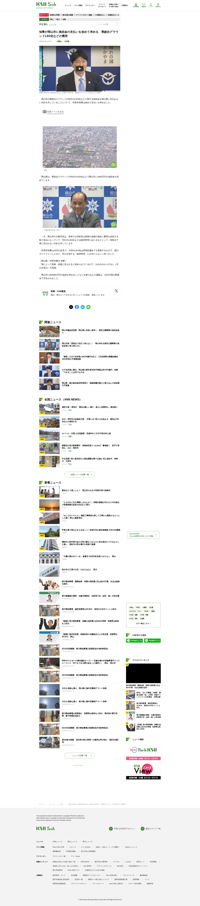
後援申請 (150, 883)
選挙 (145, 607)
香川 (58, 19)
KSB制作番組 (71, 851)
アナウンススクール (104, 866)
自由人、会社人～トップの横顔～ (108, 847)
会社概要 (74, 875)
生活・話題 (134, 615)
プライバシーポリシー (79, 883)
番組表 (144, 6)
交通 (151, 607)
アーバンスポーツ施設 (84, 15)
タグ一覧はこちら (142, 623)
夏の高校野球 (57, 870)
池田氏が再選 (55, 15)
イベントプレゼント (102, 5)
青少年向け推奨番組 (88, 851)
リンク (147, 879)
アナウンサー (90, 5)
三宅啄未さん (100, 15)
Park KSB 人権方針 (116, 883)
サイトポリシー (98, 883)
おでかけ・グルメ (136, 611)
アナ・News (75, 856)
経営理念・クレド (59, 875)
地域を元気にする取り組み (114, 5)
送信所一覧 (79, 879)
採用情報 (136, 6)
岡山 (51, 19)
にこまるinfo (85, 847)
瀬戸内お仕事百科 (101, 862)
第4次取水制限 (68, 15)
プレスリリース (128, 875)
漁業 (142, 618)
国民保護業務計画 (120, 879)
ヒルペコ (72, 847)
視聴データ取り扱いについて (98, 879)
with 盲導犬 (87, 866)
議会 (153, 611)
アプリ (151, 6)
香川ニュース (87, 841)
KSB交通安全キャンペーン (138, 866)
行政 (67, 41)
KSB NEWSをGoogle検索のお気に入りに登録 (141, 535)
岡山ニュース (72, 841)
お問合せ (158, 6)
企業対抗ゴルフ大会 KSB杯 (95, 870)
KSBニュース (57, 841)
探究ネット (141, 862)
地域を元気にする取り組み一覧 (64, 862)
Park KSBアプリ (74, 870)
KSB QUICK (85, 862)
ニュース (68, 5)
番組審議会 (144, 875)
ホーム (41, 804)
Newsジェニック (131, 847)
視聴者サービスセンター (92, 875)
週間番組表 (57, 851)
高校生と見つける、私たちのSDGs (65, 866)
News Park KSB (58, 847)
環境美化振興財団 (59, 883)
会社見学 (120, 866)
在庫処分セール (113, 15)
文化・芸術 (134, 618)
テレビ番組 (78, 5)
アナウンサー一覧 (59, 856)
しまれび (128, 862)
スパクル (116, 862)
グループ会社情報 (134, 883)
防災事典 (153, 862)
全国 (64, 19)
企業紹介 (125, 5)
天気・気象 (144, 615)
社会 (146, 611)
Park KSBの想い (112, 875)
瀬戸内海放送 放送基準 (61, 879)
